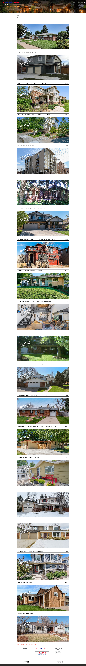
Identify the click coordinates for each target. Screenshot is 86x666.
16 (28, 644)
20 (31, 644)
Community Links (26, 652)
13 (26, 644)
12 (25, 644)
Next (38, 644)
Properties (74, 2)
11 (24, 644)
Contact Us (80, 2)
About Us (24, 655)
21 (32, 644)
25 (35, 644)
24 (34, 644)
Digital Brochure (26, 653)
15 (27, 644)
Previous (18, 644)
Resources (25, 654)
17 (29, 644)
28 (37, 644)
